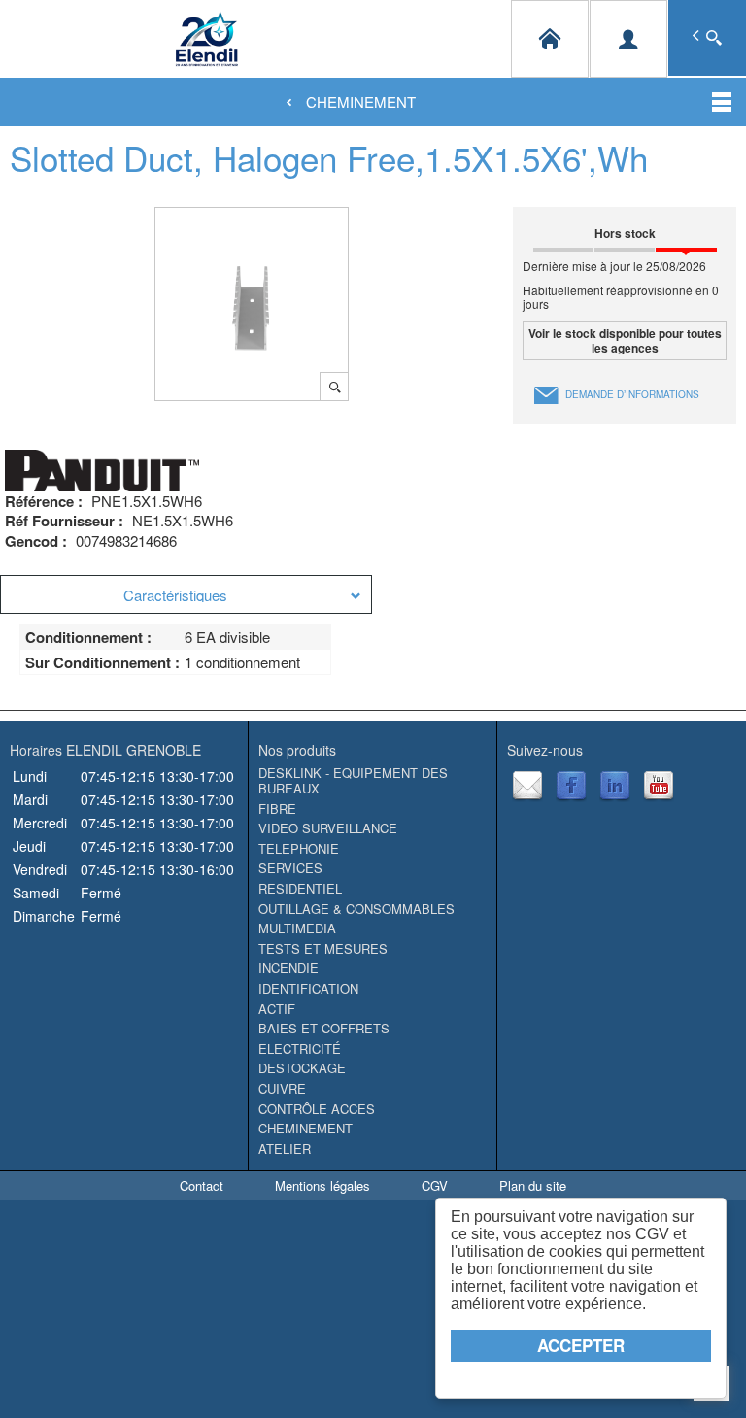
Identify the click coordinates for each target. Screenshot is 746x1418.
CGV (435, 1185)
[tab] (186, 594)
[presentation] (186, 594)
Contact (201, 1185)
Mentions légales (322, 1185)
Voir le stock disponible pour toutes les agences (625, 339)
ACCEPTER (581, 1345)
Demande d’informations (632, 394)
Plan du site (532, 1185)
